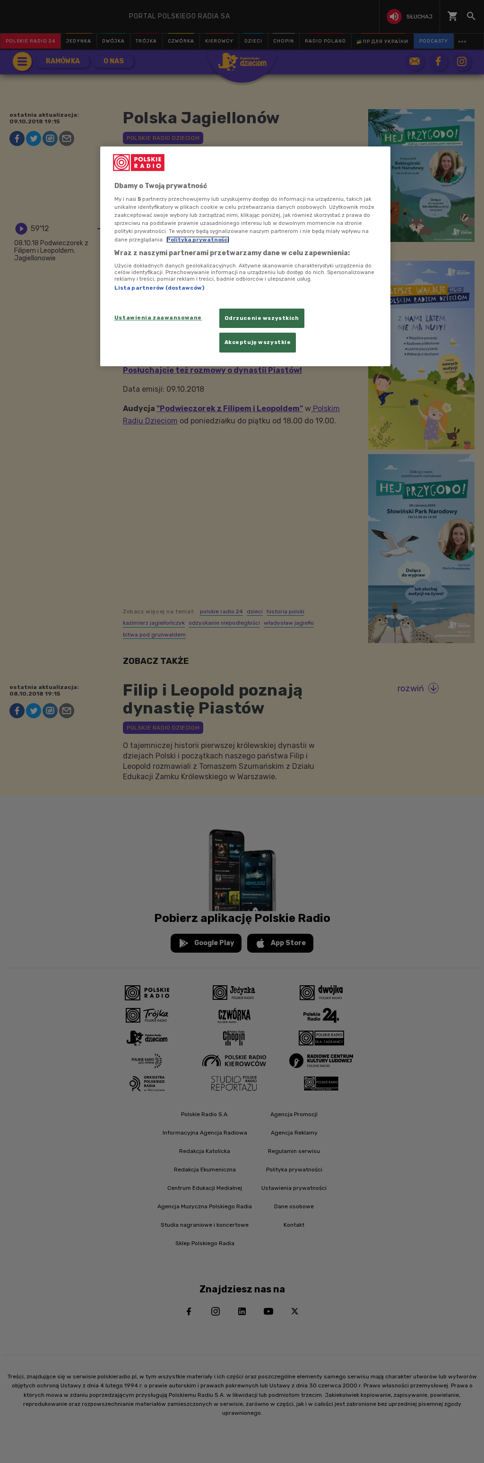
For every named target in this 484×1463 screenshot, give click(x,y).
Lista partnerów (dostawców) (159, 287)
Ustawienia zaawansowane (158, 317)
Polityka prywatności (197, 239)
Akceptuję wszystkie (258, 342)
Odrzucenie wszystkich (262, 318)
